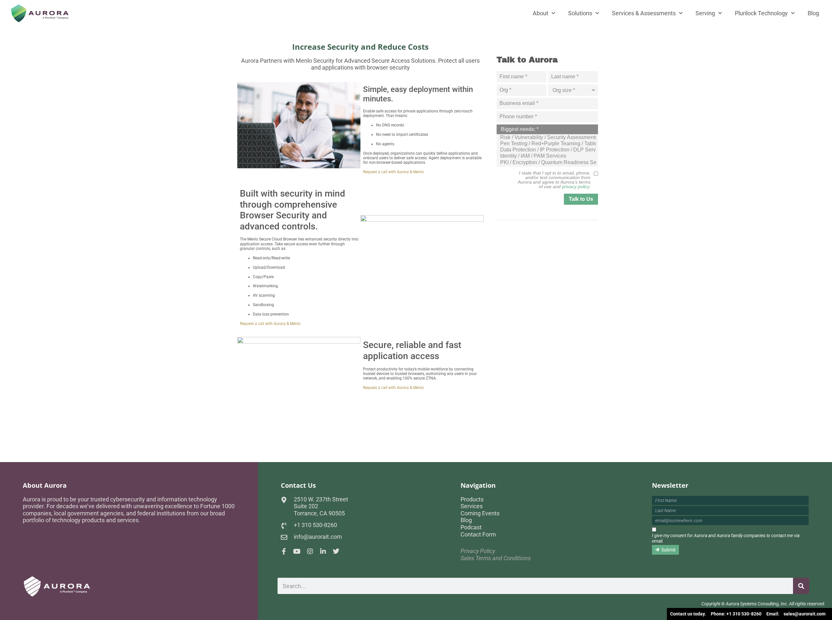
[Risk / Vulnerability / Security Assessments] (548, 138)
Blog (813, 13)
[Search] (801, 586)
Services (472, 506)
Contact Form (478, 534)
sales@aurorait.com (805, 613)
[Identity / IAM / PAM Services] (548, 156)
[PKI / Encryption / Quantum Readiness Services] (548, 163)
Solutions (580, 13)
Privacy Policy (478, 551)
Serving (705, 13)
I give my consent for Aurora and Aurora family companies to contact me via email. (726, 538)
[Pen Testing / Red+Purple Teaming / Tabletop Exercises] (548, 144)
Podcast (471, 527)
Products (472, 499)
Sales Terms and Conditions (496, 558)
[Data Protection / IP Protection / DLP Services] (548, 150)
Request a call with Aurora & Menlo (393, 172)
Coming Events (480, 513)
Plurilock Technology (761, 13)
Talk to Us (581, 199)
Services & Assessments (644, 13)
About (540, 13)
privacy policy (575, 186)
